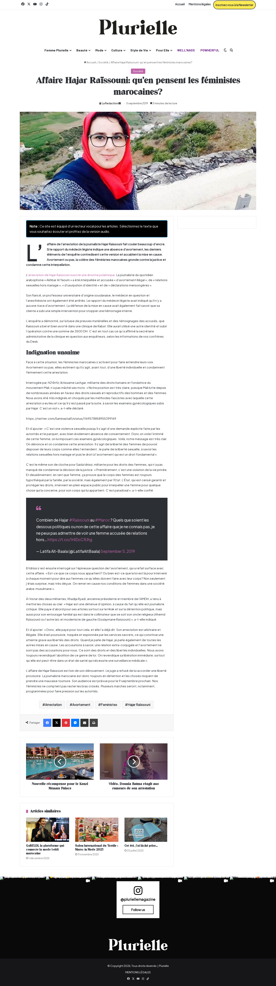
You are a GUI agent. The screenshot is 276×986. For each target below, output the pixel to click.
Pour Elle (162, 50)
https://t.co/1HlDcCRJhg (69, 539)
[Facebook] (47, 723)
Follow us (138, 910)
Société (103, 62)
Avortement (81, 704)
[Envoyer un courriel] (119, 103)
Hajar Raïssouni (139, 704)
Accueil (180, 4)
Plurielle (164, 965)
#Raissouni (79, 520)
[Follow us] (138, 892)
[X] (57, 723)
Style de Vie (139, 50)
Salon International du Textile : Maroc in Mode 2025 (96, 848)
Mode (99, 50)
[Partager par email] (84, 723)
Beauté (81, 50)
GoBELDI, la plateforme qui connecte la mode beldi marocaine (45, 850)
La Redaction (110, 103)
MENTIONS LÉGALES (138, 972)
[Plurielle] (138, 27)
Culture (116, 50)
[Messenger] (75, 723)
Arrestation (53, 704)
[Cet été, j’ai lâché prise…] (145, 830)
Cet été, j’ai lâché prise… (141, 846)
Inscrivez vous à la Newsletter (234, 5)
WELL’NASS (186, 50)
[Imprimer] (94, 723)
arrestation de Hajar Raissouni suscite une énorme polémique (71, 275)
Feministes (109, 704)
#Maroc (102, 520)
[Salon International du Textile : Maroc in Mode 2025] (96, 830)
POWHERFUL (209, 50)
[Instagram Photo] (23, 900)
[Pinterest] (66, 723)
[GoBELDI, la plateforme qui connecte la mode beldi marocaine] (47, 830)
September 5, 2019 (118, 551)
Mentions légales (200, 4)
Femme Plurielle (56, 50)
